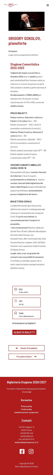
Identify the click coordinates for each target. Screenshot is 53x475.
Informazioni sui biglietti (24, 323)
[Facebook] (22, 451)
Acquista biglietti (24, 332)
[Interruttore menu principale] (47, 5)
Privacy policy (26, 406)
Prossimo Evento (24, 356)
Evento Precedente (28, 348)
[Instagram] (31, 451)
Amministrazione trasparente (26, 412)
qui (30, 392)
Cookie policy (26, 409)
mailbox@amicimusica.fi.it (26, 442)
